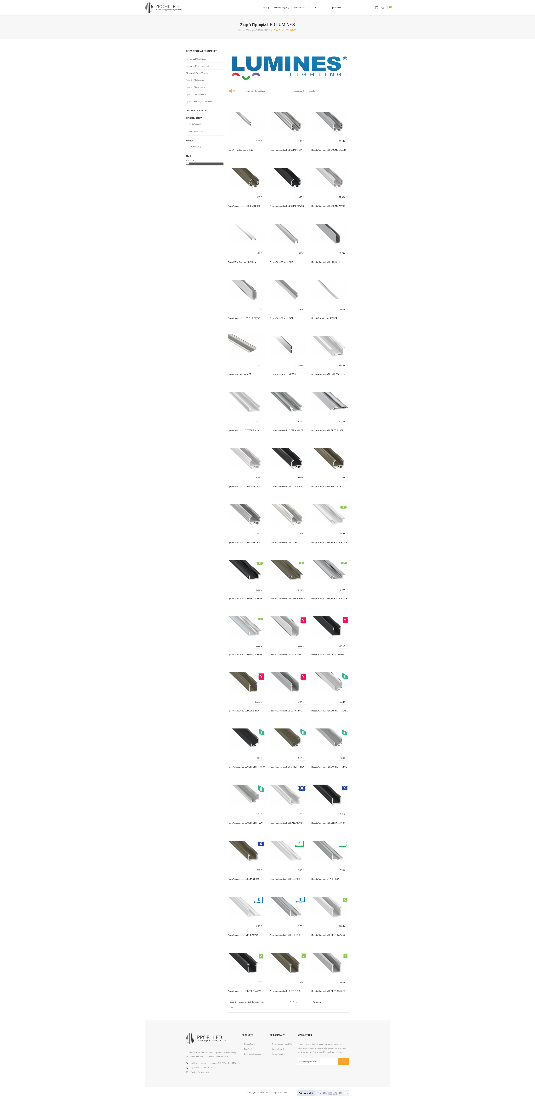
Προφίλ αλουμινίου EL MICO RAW (285, 542)
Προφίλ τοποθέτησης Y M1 (281, 262)
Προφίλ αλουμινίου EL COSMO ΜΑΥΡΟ (287, 206)
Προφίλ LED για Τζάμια (196, 59)
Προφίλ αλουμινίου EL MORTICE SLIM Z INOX (288, 598)
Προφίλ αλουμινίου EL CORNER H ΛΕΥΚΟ (329, 711)
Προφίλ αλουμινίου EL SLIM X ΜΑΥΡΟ (328, 823)
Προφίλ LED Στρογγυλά (196, 94)
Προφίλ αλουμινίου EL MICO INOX (326, 486)
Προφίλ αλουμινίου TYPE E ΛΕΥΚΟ (243, 935)
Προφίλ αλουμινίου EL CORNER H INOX (287, 767)
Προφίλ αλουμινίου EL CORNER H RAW (245, 823)
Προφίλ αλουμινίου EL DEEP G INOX (285, 991)
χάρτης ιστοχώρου (279, 1049)
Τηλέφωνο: (195, 1067)
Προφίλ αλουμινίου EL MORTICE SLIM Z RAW (246, 654)
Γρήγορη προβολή (260, 114)
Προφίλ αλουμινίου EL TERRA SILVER (286, 430)
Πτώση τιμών (249, 1044)
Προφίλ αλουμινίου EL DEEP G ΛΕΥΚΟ (328, 935)
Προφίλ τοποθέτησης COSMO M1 (243, 262)
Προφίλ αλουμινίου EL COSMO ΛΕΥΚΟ (328, 206)
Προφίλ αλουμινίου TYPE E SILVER (285, 935)
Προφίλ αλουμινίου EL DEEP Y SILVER (286, 711)
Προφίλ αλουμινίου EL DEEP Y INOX (243, 711)
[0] (388, 7)
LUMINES (195, 147)
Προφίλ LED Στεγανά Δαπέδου (199, 101)
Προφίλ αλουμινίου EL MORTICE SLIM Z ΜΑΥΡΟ (246, 598)
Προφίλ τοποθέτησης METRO (283, 374)
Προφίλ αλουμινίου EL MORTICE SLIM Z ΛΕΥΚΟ (330, 542)
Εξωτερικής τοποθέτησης (197, 73)
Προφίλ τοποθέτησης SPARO (240, 150)
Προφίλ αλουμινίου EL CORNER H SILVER (329, 767)
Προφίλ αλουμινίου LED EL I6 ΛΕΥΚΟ (244, 318)
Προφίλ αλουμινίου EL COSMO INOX (244, 206)
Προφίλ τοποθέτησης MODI (240, 374)
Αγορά (260, 107)
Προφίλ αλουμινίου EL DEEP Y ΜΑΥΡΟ (328, 654)
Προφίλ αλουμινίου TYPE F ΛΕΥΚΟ (285, 879)
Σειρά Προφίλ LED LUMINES (201, 51)
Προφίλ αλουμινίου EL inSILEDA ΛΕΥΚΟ (328, 374)
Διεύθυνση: (195, 1063)
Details (260, 122)
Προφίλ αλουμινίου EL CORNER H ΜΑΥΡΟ (246, 767)
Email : (193, 1072)
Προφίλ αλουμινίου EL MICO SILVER (244, 542)
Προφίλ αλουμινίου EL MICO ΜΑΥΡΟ (286, 486)
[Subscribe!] (343, 1061)
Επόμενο (318, 1002)
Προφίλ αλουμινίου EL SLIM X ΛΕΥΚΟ (286, 823)
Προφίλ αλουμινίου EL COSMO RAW (286, 150)
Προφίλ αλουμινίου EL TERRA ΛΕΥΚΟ (244, 430)
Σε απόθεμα (196, 131)
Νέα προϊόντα (249, 1049)
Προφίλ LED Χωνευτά (195, 87)
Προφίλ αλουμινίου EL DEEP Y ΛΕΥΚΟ (286, 654)
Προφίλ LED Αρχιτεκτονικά (197, 66)
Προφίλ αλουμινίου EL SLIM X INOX (243, 879)
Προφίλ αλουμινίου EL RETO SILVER (327, 430)
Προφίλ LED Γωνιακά (195, 80)
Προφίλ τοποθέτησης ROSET (324, 318)
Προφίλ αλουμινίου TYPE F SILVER (326, 879)
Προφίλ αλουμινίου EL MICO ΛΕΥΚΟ (244, 486)
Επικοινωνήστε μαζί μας (282, 1044)
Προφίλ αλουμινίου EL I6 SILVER (325, 262)
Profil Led (265, 1092)
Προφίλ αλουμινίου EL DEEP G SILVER (328, 991)
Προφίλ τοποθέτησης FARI (281, 318)
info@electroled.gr (204, 1072)
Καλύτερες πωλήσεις (252, 1054)
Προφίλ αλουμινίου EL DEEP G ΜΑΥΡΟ (245, 991)
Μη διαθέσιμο (195, 124)
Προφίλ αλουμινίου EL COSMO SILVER (328, 150)
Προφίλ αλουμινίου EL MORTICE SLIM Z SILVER (330, 598)
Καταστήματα (277, 1054)
